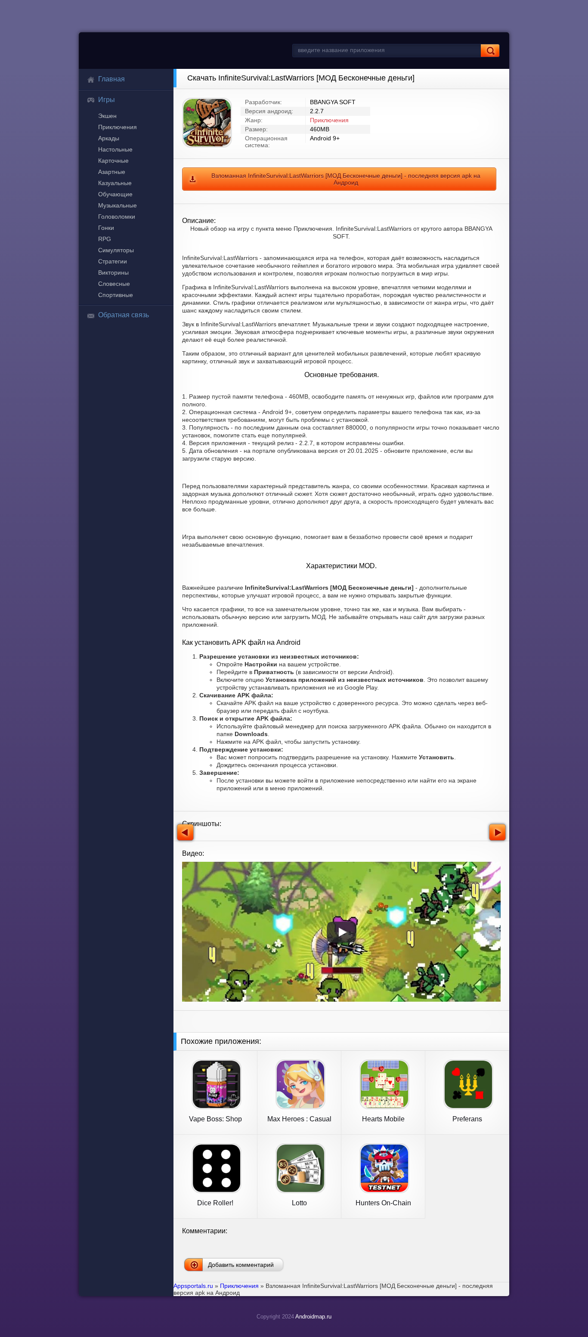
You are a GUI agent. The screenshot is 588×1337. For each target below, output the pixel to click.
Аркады (108, 138)
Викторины (113, 272)
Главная (111, 79)
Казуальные (115, 183)
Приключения (117, 127)
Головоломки (116, 216)
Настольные (115, 149)
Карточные (113, 160)
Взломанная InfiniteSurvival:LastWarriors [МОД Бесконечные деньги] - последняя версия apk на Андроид (345, 179)
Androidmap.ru (313, 1316)
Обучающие (115, 194)
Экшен (107, 115)
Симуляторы (116, 250)
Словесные (114, 283)
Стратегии (112, 261)
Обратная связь (123, 315)
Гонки (106, 227)
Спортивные (115, 294)
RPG (104, 238)
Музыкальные (117, 205)
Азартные (111, 171)
